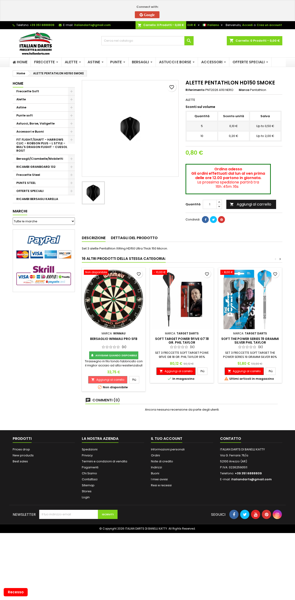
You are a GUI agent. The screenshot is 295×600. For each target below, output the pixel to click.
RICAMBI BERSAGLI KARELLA (37, 199)
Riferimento (195, 90)
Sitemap (88, 485)
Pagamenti (90, 467)
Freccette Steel (28, 175)
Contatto (230, 438)
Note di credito (162, 461)
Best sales (20, 461)
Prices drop (21, 449)
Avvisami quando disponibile (114, 355)
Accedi (247, 25)
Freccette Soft (27, 91)
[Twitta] (213, 219)
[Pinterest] (221, 219)
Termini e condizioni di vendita (104, 461)
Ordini (155, 455)
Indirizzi (156, 467)
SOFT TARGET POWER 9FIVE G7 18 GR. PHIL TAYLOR (182, 340)
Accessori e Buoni (30, 131)
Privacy (87, 455)
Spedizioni (89, 449)
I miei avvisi (159, 479)
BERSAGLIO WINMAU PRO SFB (113, 338)
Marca (244, 90)
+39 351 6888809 (42, 25)
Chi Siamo (89, 473)
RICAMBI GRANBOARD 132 (36, 167)
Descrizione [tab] (94, 238)
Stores (86, 491)
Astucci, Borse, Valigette (35, 123)
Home (18, 83)
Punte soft (24, 115)
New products (23, 455)
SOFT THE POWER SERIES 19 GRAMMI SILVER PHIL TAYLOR (250, 340)
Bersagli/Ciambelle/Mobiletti (39, 159)
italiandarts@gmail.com (92, 25)
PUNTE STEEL (26, 183)
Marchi (20, 211)
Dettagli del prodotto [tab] (134, 238)
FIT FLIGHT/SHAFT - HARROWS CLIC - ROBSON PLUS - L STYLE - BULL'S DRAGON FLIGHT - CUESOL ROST (41, 145)
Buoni (155, 473)
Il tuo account (166, 438)
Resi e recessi (161, 485)
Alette (21, 99)
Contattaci (89, 479)
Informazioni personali (168, 449)
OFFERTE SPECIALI (30, 191)
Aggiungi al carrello (250, 204)
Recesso (16, 592)
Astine (21, 107)
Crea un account (269, 25)
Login (86, 497)
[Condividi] (205, 219)
